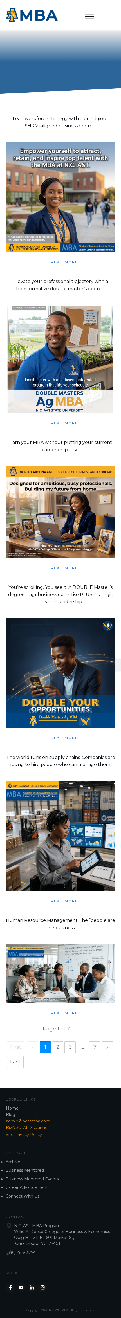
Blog (10, 1114)
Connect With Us (22, 1196)
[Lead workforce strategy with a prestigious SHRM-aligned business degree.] (60, 197)
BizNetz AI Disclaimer (27, 1127)
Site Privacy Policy (24, 1134)
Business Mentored (25, 1170)
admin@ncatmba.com (28, 1121)
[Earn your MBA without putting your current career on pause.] (60, 512)
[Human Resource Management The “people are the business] (60, 973)
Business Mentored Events (32, 1179)
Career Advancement (27, 1187)
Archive (13, 1161)
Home (12, 1108)
